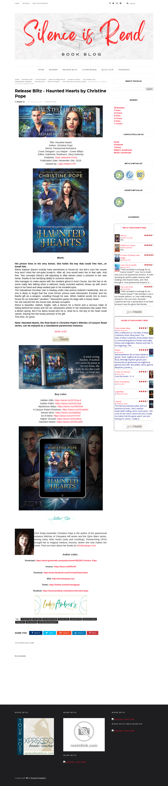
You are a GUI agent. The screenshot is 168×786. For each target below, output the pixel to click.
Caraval (118, 401)
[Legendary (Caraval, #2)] (151, 397)
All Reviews (119, 107)
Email (116, 142)
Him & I (123, 235)
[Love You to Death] (117, 271)
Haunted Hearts (74, 79)
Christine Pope (27, 79)
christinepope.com (86, 545)
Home (17, 3)
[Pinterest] (120, 3)
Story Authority (54, 82)
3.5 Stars (118, 118)
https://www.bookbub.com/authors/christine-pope (65, 591)
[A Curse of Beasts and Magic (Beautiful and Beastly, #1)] (117, 261)
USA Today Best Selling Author (74, 82)
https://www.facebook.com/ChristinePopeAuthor (66, 572)
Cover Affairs (40, 79)
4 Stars (117, 115)
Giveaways (124, 70)
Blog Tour (107, 70)
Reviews (26, 3)
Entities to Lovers (127, 245)
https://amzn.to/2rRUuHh (70, 422)
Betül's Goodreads (122, 152)
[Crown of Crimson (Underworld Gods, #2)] (151, 377)
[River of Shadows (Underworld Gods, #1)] (151, 387)
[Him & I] (117, 241)
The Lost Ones (126, 287)
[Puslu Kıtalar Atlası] (151, 334)
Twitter (117, 147)
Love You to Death (128, 265)
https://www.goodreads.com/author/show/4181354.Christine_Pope (66, 560)
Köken (117, 350)
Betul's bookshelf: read (134, 228)
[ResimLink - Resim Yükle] (84, 750)
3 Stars (117, 121)
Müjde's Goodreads (123, 150)
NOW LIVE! (61, 331)
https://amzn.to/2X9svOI (65, 566)
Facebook (118, 144)
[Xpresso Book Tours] (35, 754)
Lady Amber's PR (89, 79)
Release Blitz (70, 70)
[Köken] (151, 356)
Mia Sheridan (126, 289)
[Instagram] (117, 3)
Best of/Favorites (40, 3)
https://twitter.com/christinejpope (64, 585)
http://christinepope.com (63, 579)
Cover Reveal (89, 70)
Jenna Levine (126, 267)
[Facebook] (110, 3)
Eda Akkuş (120, 352)
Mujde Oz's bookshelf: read (134, 320)
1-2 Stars (118, 123)
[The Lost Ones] (117, 293)
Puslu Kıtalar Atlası (122, 328)
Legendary (119, 391)
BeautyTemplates (38, 778)
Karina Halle (120, 374)
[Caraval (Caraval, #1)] (151, 407)
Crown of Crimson (122, 372)
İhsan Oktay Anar (122, 330)
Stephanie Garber (122, 394)
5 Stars (117, 110)
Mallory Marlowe (127, 248)
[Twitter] (113, 3)
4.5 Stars (118, 113)
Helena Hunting (127, 238)
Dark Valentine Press (57, 79)
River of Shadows (122, 381)
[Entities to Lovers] (117, 251)
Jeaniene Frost (126, 260)
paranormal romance (23, 82)
